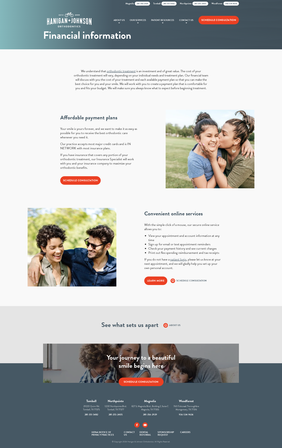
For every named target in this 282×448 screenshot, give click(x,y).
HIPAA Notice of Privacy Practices (103, 434)
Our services (138, 20)
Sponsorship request (166, 434)
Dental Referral (145, 434)
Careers (185, 432)
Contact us (129, 434)
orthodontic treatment (121, 71)
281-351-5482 (91, 414)
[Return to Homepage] (69, 20)
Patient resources (162, 20)
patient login (178, 259)
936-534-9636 (186, 414)
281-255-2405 (116, 414)
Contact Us (186, 20)
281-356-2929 (150, 414)
